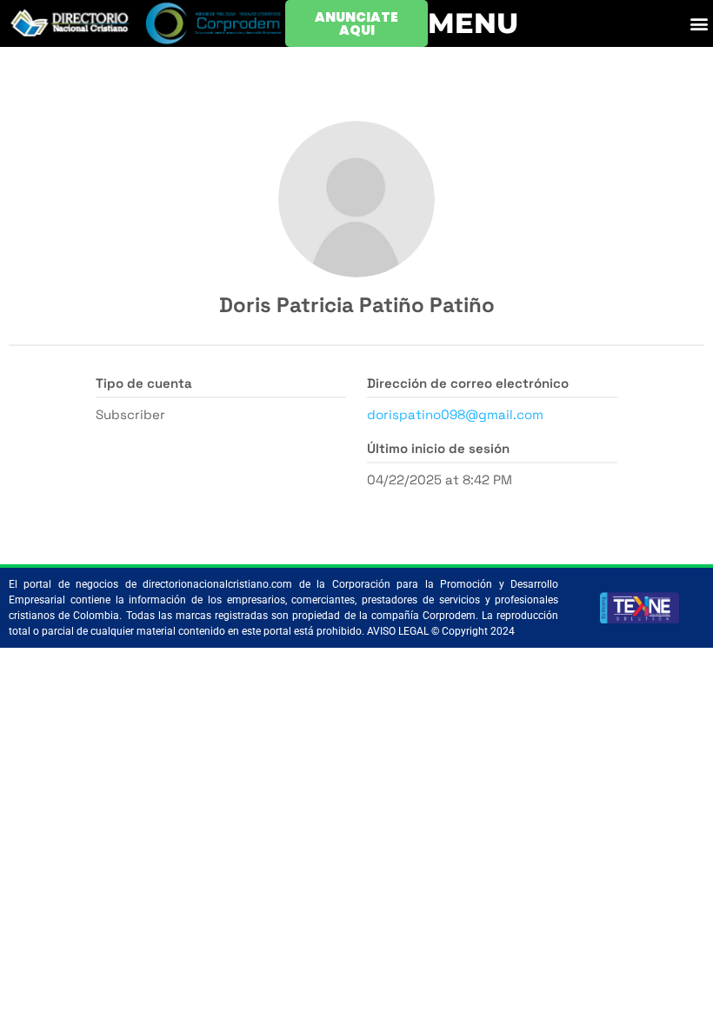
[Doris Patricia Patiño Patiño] (356, 199)
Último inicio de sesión (438, 448)
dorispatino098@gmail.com (455, 414)
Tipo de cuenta (144, 383)
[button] (698, 24)
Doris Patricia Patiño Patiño (357, 304)
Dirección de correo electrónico (468, 383)
